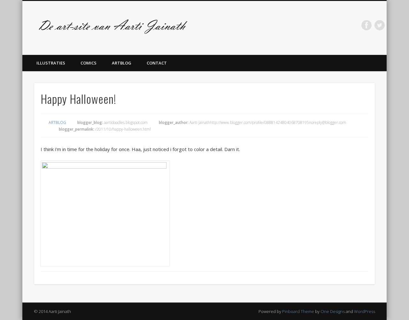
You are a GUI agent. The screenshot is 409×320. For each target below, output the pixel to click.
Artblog (121, 63)
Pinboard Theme (298, 311)
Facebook (366, 25)
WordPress (364, 311)
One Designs (332, 311)
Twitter (379, 25)
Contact (157, 63)
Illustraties (50, 63)
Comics (88, 63)
